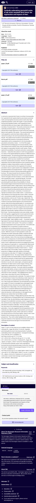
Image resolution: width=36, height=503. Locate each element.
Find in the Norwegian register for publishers (13, 54)
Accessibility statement (10, 493)
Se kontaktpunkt (19, 422)
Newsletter (7, 488)
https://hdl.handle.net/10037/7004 (15, 39)
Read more (30, 432)
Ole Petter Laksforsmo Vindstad (9, 18)
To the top (19, 429)
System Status (5, 484)
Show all (19, 20)
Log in (29, 2)
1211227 (9, 41)
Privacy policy (7, 491)
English (16, 450)
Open (17, 74)
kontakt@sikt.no (8, 500)
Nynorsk (10, 450)
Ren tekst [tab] (10, 393)
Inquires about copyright (10, 496)
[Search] (7, 2)
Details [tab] (5, 386)
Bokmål (4, 450)
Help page (4, 481)
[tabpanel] (18, 402)
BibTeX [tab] (26, 393)
